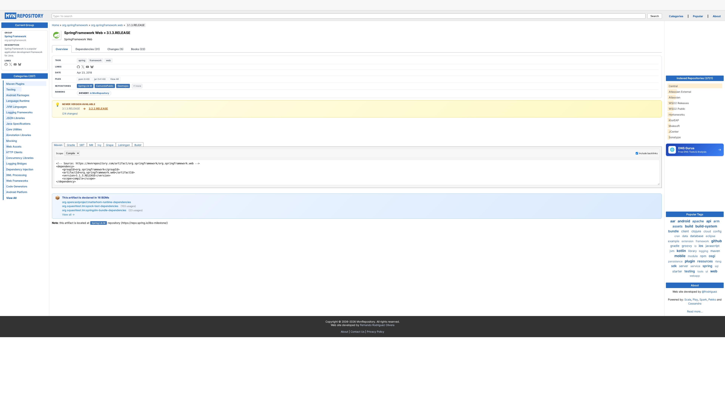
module (693, 256)
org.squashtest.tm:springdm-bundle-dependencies (94, 210)
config (717, 231)
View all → (68, 214)
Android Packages (17, 95)
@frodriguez (709, 291)
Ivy (99, 145)
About (717, 16)
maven (715, 251)
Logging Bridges (16, 163)
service (695, 266)
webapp (695, 275)
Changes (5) (115, 49)
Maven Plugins (15, 83)
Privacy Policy (375, 331)
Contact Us (357, 331)
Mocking (11, 140)
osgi (712, 256)
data (685, 236)
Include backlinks (648, 153)
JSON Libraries (15, 118)
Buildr (137, 145)
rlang (718, 261)
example (674, 241)
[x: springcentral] (10, 64)
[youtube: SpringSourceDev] (15, 64)
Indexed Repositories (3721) (695, 78)
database (697, 236)
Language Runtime (17, 100)
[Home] (24, 18)
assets (678, 226)
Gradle (71, 145)
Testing (10, 89)
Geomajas (123, 85)
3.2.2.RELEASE (98, 108)
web (108, 60)
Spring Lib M (85, 85)
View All (114, 79)
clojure (696, 231)
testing (690, 271)
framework (96, 60)
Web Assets (14, 146)
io (695, 245)
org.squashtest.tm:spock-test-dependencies (90, 206)
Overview (62, 49)
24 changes (70, 113)
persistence (675, 261)
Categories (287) (24, 76)
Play (695, 299)
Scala (687, 299)
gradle (675, 246)
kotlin (682, 251)
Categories (676, 16)
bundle (674, 231)
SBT (82, 145)
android (684, 221)
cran (677, 236)
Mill (91, 145)
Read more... (695, 311)
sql (716, 266)
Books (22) (138, 49)
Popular (698, 16)
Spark (703, 299)
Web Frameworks (17, 180)
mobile (680, 256)
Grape (109, 145)
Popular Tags (694, 214)
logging (704, 251)
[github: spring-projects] (6, 64)
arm (716, 221)
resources (705, 261)
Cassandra (694, 303)
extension (688, 241)
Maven (58, 145)
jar (100, 79)
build (689, 226)
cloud (707, 231)
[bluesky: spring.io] (19, 64)
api (709, 221)
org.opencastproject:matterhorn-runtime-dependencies (96, 202)
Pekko (712, 299)
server (684, 266)
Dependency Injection (19, 169)
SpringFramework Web (83, 33)
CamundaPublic (104, 85)
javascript (713, 246)
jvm (672, 251)
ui (707, 271)
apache (698, 221)
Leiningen (124, 145)
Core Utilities (14, 129)
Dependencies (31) (88, 49)
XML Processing (16, 175)
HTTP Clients (14, 152)
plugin (690, 261)
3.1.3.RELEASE (118, 33)
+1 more (137, 86)
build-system (706, 226)
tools (700, 271)
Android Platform (16, 192)
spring (82, 60)
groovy (687, 246)
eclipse (710, 236)
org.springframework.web (107, 25)
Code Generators (16, 186)
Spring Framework (15, 36)
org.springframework (75, 25)
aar (673, 221)
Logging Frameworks (19, 112)
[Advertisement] (362, 4)
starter (677, 271)
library (692, 251)
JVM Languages (16, 106)
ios (701, 246)
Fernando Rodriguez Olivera (377, 325)
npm (703, 256)
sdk (674, 266)
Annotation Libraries (18, 135)
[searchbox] (349, 16)
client (685, 231)
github (716, 241)
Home (55, 25)
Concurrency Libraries (20, 157)
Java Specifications (18, 123)
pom (84, 79)
